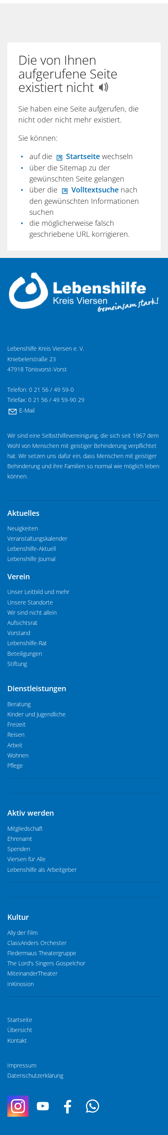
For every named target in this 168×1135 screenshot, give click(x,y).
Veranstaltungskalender (37, 538)
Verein (18, 576)
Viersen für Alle (26, 859)
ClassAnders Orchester (36, 943)
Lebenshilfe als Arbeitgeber (42, 869)
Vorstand (18, 633)
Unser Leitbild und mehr (38, 592)
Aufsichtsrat (22, 622)
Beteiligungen (24, 653)
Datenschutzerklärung (35, 1075)
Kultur (18, 917)
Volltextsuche (95, 189)
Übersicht (19, 1030)
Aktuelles (23, 513)
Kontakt (17, 1040)
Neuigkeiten (22, 528)
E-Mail (27, 410)
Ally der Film (22, 932)
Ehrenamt (19, 839)
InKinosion (20, 984)
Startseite (83, 156)
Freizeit (16, 724)
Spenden (18, 849)
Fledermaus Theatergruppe (41, 953)
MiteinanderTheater (32, 973)
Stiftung (17, 664)
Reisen (15, 734)
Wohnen (18, 755)
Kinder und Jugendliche (36, 714)
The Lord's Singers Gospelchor (46, 963)
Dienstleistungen (36, 688)
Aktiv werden (30, 813)
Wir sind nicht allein (32, 612)
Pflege (15, 765)
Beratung (19, 704)
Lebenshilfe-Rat (27, 643)
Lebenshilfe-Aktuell (31, 548)
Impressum (21, 1065)
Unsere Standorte (30, 602)
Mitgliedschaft (25, 828)
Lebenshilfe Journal (31, 559)
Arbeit (14, 745)
